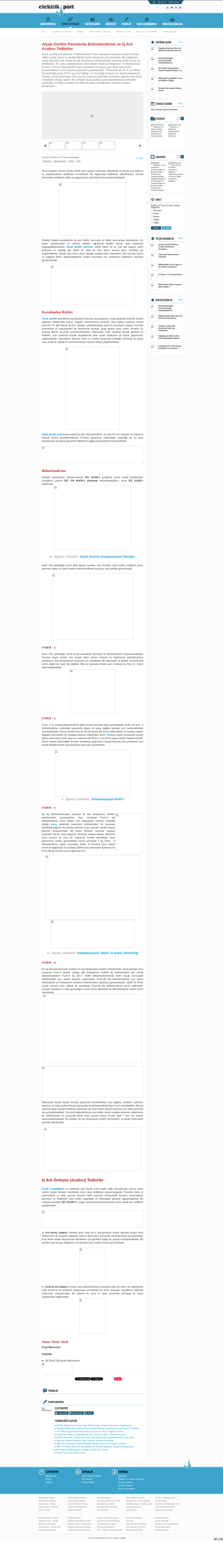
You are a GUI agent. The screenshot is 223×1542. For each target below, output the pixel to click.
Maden (156, 219)
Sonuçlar (166, 228)
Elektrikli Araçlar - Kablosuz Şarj (139, 1504)
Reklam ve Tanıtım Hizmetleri (131, 1479)
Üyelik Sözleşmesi (126, 1489)
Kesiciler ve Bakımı (134, 1518)
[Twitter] (172, 8)
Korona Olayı (131, 1510)
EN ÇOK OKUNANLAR (165, 239)
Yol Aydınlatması (103, 1498)
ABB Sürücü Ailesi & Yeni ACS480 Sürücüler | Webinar (175, 177)
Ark (78, 161)
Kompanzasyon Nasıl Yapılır (108, 1501)
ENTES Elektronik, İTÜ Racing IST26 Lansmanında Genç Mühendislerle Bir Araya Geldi (95, 1437)
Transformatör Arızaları (106, 1524)
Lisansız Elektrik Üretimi (78, 1504)
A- (137, 158)
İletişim (49, 1482)
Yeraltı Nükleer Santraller (107, 1507)
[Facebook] (168, 8)
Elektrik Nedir (160, 1501)
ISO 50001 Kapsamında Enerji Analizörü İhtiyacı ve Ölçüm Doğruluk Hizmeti (89, 1431)
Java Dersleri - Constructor (50, 1527)
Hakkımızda (51, 1476)
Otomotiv (158, 210)
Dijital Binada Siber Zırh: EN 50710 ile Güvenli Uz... (170, 317)
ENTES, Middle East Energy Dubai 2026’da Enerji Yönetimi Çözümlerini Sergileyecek (93, 1425)
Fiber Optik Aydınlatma (135, 1498)
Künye (48, 1479)
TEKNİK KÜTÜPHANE (70, 24)
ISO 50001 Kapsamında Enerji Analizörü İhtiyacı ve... (171, 69)
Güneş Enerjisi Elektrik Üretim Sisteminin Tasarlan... (168, 246)
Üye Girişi (175, 2)
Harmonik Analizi (162, 1518)
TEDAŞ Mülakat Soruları (165, 1507)
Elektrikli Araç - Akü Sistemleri (138, 1501)
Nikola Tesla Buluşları (48, 1501)
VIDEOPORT (161, 157)
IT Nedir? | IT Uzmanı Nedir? (170, 275)
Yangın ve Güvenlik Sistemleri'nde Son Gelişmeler (167, 328)
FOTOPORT (160, 119)
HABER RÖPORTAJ (48, 24)
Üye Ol (163, 2)
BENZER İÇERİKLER (164, 300)
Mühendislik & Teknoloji (100, 31)
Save (119, 1379)
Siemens (47, 161)
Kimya (156, 216)
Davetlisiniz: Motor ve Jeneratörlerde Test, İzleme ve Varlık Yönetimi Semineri (90, 1434)
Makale (80, 31)
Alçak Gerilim (59, 161)
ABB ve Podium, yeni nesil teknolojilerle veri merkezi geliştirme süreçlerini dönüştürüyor (94, 1447)
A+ (141, 158)
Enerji (156, 213)
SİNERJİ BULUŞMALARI (172, 24)
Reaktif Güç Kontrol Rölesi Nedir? (71, 1453)
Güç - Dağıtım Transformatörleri (110, 1530)
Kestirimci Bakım (162, 1530)
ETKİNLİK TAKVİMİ (164, 104)
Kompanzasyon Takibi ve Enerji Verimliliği (107, 953)
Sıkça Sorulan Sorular (91, 1476)
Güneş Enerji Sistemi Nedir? (79, 1521)
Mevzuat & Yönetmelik (147, 31)
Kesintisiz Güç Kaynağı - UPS (167, 1504)
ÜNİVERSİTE (111, 24)
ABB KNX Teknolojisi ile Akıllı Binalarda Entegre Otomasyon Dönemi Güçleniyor (91, 1443)
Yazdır (89, 1413)
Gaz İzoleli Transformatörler (108, 1521)
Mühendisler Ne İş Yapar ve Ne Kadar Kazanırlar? (170, 265)
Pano (71, 161)
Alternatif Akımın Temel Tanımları (169, 255)
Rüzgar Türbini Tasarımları (108, 1518)
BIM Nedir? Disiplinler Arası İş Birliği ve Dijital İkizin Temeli (82, 1450)
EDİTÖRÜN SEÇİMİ (163, 42)
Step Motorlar (102, 1510)
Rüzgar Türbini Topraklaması (80, 1524)
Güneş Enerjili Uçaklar (77, 1498)
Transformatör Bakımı (106, 1527)
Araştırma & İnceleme (61, 31)
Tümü (43, 31)
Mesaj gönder (77, 1413)
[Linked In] (176, 8)
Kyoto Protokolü (74, 1518)
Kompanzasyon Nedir (106, 1504)
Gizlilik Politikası (125, 1485)
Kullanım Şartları (125, 1482)
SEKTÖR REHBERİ (92, 24)
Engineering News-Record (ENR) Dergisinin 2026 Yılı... (170, 49)
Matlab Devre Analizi (47, 1524)
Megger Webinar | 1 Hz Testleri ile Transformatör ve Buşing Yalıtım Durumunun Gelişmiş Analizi (158, 184)
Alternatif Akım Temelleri (136, 1527)
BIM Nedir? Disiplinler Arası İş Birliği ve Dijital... (170, 79)
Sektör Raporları (170, 31)
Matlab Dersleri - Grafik (48, 1521)
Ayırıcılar (129, 1521)
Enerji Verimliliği (162, 1521)
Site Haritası (87, 1479)
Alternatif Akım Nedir (134, 1530)
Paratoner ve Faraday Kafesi (167, 1524)
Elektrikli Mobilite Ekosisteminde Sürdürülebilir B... (166, 60)
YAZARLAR (126, 24)
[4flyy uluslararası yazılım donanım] (218, 1539)
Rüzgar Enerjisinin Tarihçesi (79, 1527)
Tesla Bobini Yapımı (47, 1498)
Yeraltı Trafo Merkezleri (77, 1507)
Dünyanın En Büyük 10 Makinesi (173, 133)
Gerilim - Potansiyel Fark (165, 1498)
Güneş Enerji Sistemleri (48, 1507)
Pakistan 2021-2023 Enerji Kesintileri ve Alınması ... (170, 347)
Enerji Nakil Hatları (163, 1527)
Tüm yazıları (62, 1413)
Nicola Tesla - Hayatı (47, 1504)
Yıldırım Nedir (44, 1510)
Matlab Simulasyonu (47, 1530)
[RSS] (180, 8)
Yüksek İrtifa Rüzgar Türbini (79, 1530)
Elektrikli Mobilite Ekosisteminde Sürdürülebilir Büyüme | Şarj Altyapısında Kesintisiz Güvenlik (97, 1428)
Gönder (156, 228)
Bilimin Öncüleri (123, 31)
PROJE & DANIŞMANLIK (147, 24)
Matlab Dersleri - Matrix (48, 1518)
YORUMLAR (53, 1391)
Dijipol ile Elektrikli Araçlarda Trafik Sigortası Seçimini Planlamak (84, 1440)
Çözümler (122, 1476)
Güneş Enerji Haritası (76, 1501)
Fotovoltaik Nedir (133, 1507)
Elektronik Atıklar (74, 1510)
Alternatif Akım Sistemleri (136, 1524)
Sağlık (156, 222)
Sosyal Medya (88, 1482)
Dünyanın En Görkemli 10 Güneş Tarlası (156, 133)
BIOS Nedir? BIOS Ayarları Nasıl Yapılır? (170, 286)
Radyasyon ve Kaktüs (164, 1510)
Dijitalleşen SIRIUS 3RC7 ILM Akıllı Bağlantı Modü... (169, 337)
